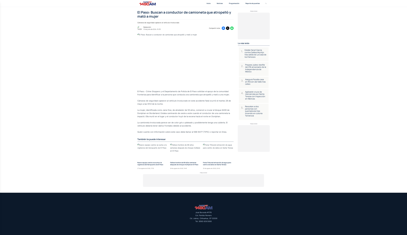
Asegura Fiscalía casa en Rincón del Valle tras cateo (255, 81)
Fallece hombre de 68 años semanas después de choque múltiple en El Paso (184, 164)
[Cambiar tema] (266, 3)
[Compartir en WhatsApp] (232, 28)
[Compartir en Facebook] (223, 28)
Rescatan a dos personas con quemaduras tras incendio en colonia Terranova (253, 111)
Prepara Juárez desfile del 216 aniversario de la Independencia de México (255, 68)
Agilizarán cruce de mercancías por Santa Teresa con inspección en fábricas (255, 95)
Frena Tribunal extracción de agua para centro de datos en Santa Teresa (217, 164)
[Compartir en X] (227, 28)
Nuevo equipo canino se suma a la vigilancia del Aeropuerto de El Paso (150, 164)
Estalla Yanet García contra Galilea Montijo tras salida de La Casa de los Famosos (255, 53)
